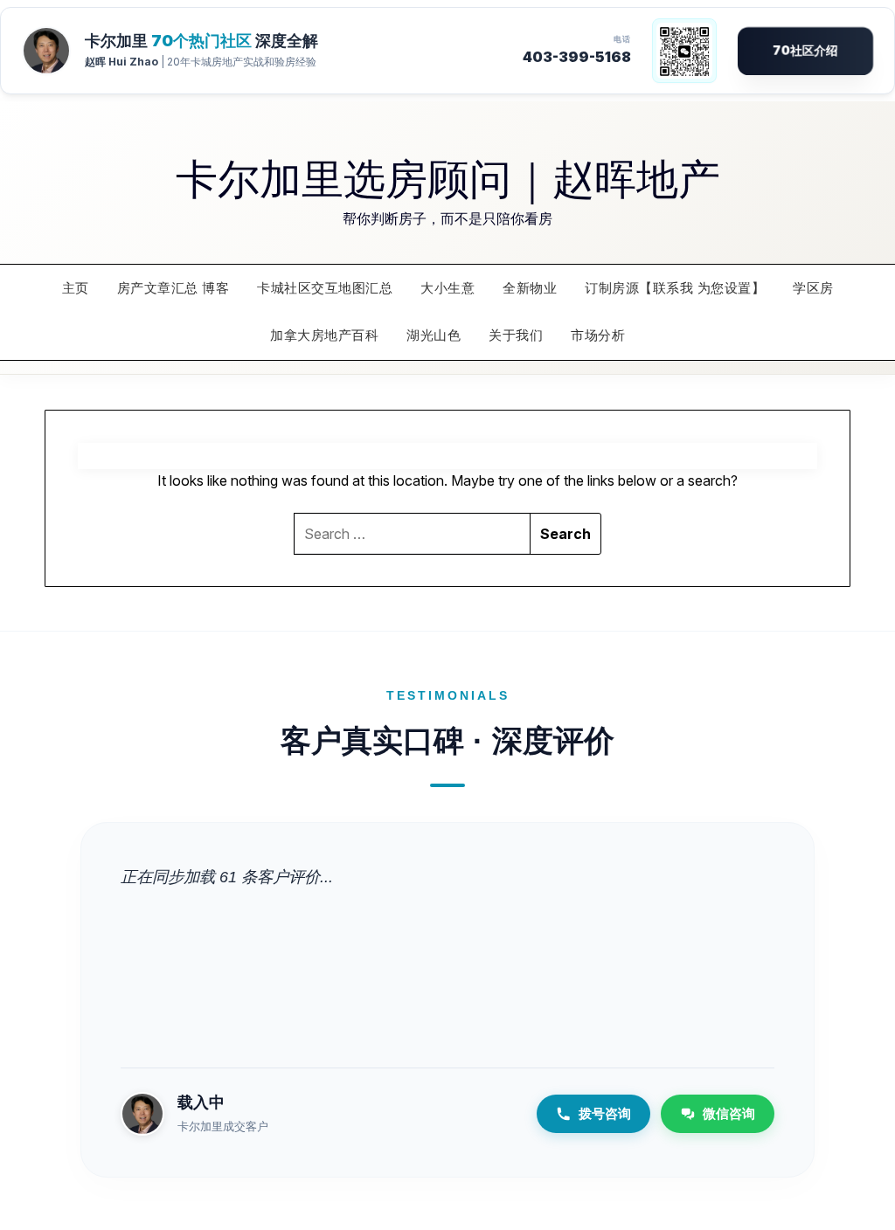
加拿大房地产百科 (324, 335)
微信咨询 (729, 1113)
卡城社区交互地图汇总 (324, 288)
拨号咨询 (605, 1113)
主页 (75, 288)
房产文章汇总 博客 (173, 288)
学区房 (813, 288)
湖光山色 (433, 335)
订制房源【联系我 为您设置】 (675, 288)
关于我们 (516, 335)
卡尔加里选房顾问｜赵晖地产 (448, 176)
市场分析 (598, 335)
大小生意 (447, 288)
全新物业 (530, 288)
